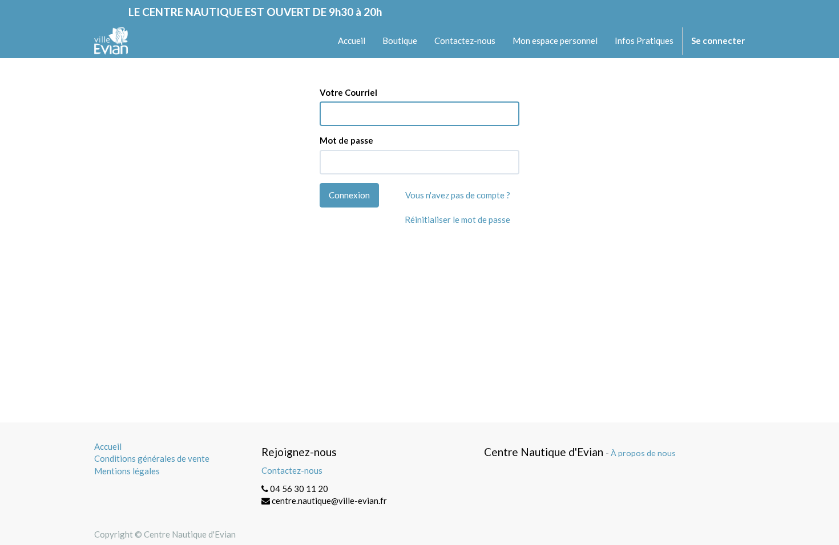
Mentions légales (127, 471)
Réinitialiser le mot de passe (457, 219)
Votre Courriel (348, 92)
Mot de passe (346, 140)
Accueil (108, 446)
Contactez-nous (291, 470)
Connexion (349, 195)
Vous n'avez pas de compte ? (457, 195)
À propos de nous (643, 453)
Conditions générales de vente (151, 458)
